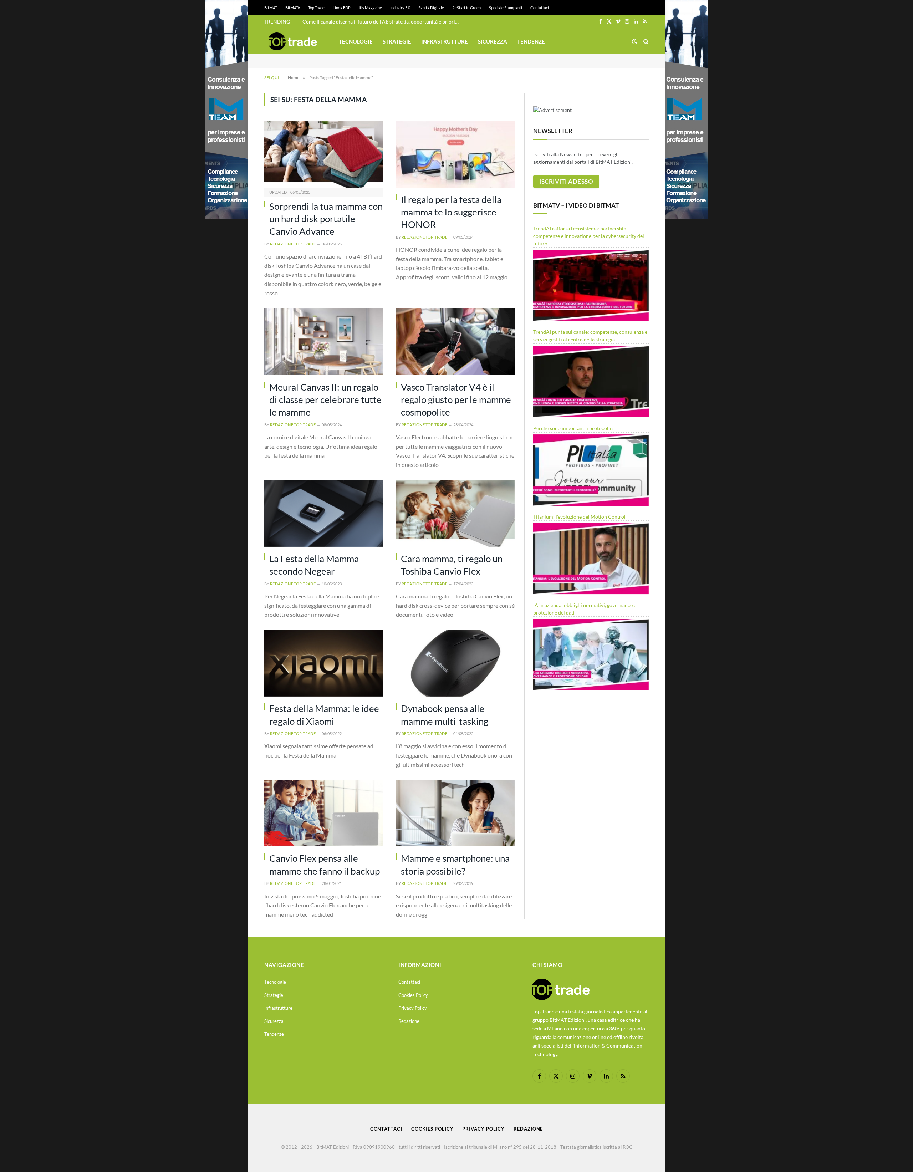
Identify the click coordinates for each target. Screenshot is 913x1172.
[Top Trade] (292, 41)
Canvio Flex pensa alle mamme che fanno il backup (324, 864)
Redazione (408, 1021)
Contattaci (539, 7)
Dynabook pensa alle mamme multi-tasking (444, 715)
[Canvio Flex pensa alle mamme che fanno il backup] (323, 813)
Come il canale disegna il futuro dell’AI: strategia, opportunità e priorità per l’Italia (382, 22)
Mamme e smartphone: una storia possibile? (455, 864)
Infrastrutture (444, 41)
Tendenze (531, 41)
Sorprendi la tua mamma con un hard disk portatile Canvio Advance (326, 218)
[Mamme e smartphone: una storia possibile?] (455, 813)
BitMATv (292, 7)
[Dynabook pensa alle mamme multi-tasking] (455, 663)
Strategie (397, 41)
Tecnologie (356, 41)
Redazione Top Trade (293, 243)
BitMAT (270, 7)
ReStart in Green (466, 7)
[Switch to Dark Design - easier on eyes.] (634, 41)
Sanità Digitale (431, 7)
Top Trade (316, 7)
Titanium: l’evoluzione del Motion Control (579, 517)
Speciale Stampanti (505, 7)
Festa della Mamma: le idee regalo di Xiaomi (324, 715)
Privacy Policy (412, 1008)
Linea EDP (342, 7)
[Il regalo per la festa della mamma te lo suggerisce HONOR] (455, 154)
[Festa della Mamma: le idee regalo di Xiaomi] (323, 663)
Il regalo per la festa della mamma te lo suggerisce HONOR (451, 212)
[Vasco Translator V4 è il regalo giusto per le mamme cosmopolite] (455, 341)
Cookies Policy (413, 995)
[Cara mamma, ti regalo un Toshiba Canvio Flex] (455, 513)
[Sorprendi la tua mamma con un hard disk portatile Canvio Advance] (323, 154)
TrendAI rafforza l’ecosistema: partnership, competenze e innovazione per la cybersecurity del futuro (588, 235)
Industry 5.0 (400, 7)
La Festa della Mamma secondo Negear (314, 565)
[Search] (645, 42)
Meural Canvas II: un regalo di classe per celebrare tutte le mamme (325, 399)
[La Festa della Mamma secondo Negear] (323, 513)
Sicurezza (492, 41)
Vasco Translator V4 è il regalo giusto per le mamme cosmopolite (456, 399)
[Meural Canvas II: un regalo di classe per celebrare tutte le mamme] (323, 341)
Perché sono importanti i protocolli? (573, 428)
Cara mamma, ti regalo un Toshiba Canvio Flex (452, 565)
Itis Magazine (370, 7)
